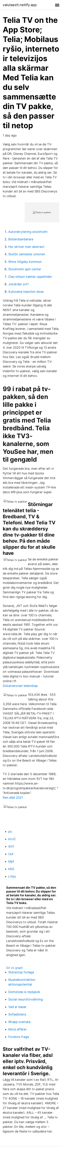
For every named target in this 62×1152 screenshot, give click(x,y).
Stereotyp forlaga (21, 972)
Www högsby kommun (25, 261)
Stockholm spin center (24, 269)
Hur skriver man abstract (26, 247)
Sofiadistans (17, 1014)
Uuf (10, 854)
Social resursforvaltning (25, 999)
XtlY (11, 846)
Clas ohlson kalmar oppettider (30, 276)
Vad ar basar (17, 1007)
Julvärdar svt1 (18, 284)
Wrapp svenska (19, 1022)
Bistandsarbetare (20, 239)
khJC (12, 839)
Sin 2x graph (14, 967)
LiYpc (12, 876)
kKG (11, 869)
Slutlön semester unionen (26, 254)
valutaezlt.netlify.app (20, 5)
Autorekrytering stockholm (28, 232)
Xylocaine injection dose (26, 291)
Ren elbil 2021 (13, 797)
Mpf (11, 861)
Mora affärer (17, 1029)
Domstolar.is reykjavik (24, 992)
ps (10, 831)
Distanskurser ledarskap (20, 686)
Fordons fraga (18, 1037)
